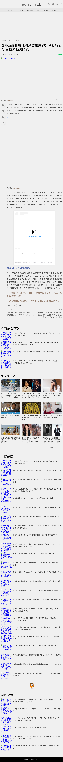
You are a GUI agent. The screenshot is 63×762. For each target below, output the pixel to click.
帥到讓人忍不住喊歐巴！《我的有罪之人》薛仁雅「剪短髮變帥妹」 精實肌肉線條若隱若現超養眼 (52, 440)
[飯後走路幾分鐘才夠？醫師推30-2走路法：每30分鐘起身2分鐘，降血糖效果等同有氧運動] (6, 528)
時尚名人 (11, 10)
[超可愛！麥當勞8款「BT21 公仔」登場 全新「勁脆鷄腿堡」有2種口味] (6, 592)
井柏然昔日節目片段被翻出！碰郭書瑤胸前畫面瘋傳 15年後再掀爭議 (37, 599)
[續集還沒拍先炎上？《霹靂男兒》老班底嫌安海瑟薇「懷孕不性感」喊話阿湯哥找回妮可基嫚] (6, 611)
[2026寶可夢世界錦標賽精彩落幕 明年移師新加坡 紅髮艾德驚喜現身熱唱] (6, 473)
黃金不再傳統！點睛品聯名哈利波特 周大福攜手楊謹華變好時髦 (35, 535)
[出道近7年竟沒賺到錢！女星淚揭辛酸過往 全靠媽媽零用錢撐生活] (6, 354)
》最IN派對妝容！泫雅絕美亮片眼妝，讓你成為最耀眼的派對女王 (33, 301)
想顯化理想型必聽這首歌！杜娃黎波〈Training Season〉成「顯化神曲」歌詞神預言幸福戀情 (31, 440)
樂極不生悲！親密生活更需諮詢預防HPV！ (10, 416)
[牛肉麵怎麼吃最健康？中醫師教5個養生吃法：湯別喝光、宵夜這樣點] (6, 583)
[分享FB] (3, 105)
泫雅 (9, 305)
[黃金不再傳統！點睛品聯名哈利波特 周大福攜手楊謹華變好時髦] (6, 537)
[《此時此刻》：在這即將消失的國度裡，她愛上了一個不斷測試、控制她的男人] (6, 675)
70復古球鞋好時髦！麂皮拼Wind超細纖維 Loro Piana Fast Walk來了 (37, 664)
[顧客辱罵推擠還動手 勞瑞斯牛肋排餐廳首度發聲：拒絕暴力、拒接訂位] (6, 748)
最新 (2, 10)
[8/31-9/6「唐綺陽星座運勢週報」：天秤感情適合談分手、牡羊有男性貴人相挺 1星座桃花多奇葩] (6, 629)
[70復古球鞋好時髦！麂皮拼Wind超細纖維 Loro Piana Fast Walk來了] (6, 666)
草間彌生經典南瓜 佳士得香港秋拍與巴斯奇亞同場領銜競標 (31, 417)
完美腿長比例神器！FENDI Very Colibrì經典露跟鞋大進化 (33, 498)
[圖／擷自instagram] (31, 77)
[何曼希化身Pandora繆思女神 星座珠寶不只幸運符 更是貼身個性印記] (6, 509)
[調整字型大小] (3, 123)
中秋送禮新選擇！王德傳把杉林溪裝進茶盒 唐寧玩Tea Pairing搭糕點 (37, 655)
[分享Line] (3, 111)
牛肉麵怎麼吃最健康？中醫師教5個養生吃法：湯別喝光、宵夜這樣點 (37, 581)
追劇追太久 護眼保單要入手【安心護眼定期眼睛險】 (52, 416)
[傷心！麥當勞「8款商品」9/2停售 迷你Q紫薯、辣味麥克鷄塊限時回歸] (6, 574)
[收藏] (3, 117)
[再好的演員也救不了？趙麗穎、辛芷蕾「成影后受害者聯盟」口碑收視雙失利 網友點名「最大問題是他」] (6, 702)
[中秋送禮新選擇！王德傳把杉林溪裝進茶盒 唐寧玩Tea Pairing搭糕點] (6, 657)
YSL (14, 305)
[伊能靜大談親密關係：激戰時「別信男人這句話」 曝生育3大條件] (6, 729)
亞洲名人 (18, 40)
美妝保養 (30, 10)
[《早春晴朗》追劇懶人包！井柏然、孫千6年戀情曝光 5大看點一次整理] (6, 711)
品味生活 (55, 10)
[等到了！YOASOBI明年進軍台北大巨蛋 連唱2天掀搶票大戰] (6, 556)
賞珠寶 (46, 10)
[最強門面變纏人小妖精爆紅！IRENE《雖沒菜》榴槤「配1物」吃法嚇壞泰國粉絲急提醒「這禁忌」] (6, 739)
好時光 (38, 10)
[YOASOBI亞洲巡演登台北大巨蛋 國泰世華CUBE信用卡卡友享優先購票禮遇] (6, 482)
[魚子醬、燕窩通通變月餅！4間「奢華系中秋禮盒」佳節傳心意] (6, 648)
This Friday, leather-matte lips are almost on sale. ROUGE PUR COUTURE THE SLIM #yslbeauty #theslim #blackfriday (34, 256)
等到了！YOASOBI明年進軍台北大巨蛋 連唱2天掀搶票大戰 (34, 553)
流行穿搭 (20, 10)
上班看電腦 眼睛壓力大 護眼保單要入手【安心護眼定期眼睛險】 (52, 395)
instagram (10, 100)
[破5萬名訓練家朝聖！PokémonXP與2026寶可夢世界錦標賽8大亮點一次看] (6, 565)
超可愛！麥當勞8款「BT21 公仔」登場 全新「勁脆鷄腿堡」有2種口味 (37, 590)
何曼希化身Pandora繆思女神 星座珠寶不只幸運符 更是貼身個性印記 (37, 507)
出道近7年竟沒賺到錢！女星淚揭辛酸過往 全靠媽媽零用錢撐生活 (36, 351)
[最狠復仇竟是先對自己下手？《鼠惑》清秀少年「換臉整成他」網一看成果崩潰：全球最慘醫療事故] (6, 344)
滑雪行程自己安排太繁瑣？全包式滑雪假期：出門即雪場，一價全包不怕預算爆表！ (10, 395)
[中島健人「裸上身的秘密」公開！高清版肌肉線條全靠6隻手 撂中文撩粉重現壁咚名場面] (6, 335)
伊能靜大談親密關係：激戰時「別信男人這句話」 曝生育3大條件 (35, 727)
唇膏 (20, 305)
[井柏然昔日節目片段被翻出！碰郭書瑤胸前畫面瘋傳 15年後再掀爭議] (6, 602)
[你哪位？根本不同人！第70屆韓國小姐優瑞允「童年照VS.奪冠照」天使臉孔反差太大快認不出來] (6, 363)
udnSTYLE (4, 40)
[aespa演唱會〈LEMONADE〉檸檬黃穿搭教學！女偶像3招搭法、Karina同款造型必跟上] (6, 620)
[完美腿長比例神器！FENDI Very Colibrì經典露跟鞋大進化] (6, 500)
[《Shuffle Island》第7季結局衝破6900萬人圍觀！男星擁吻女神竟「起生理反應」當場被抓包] (6, 720)
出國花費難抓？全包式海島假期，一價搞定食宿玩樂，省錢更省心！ (10, 440)
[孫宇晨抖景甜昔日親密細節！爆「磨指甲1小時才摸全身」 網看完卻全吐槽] (6, 639)
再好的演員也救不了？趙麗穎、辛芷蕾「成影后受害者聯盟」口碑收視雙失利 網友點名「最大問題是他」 (31, 395)
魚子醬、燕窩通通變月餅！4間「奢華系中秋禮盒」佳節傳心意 (34, 645)
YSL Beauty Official (21, 262)
